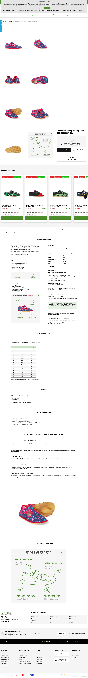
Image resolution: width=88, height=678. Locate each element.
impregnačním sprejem (36, 422)
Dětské (6, 21)
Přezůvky (11, 21)
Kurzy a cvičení (39, 665)
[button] (85, 197)
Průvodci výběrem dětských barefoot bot (66, 288)
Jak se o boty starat (40, 229)
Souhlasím (47, 8)
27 (10, 214)
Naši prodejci (39, 661)
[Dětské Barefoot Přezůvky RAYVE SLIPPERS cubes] (9, 211)
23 (27, 214)
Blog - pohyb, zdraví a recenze (25, 663)
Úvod (2, 21)
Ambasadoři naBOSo (23, 655)
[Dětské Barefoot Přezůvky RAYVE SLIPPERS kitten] (14, 211)
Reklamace (3, 663)
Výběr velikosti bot (5, 659)
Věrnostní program (5, 665)
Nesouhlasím (41, 8)
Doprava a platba (4, 655)
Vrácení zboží (4, 661)
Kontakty (38, 653)
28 (13, 214)
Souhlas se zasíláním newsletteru (78, 633)
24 (3, 214)
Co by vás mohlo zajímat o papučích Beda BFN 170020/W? (62, 229)
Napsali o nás (39, 667)
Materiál (30, 229)
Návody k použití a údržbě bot (25, 653)
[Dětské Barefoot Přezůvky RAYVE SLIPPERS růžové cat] (17, 211)
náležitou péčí (15, 424)
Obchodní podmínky (5, 657)
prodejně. (38, 379)
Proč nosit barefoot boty (11, 232)
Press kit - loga (22, 657)
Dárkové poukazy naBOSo (24, 661)
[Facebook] (73, 658)
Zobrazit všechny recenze (8, 624)
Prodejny (38, 655)
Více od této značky (71, 159)
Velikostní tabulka (20, 229)
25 (5, 214)
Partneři (20, 659)
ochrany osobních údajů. (71, 5)
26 (8, 214)
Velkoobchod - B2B (5, 653)
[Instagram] (75, 658)
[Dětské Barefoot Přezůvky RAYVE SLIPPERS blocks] (6, 211)
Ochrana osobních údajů (6, 667)
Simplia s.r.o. (84, 676)
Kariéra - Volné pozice (40, 659)
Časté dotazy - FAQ (40, 657)
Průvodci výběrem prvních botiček (55, 289)
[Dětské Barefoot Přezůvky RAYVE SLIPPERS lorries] (12, 211)
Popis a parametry (9, 229)
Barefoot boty (39, 663)
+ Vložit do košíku (12, 218)
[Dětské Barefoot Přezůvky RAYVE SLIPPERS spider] (3, 211)
